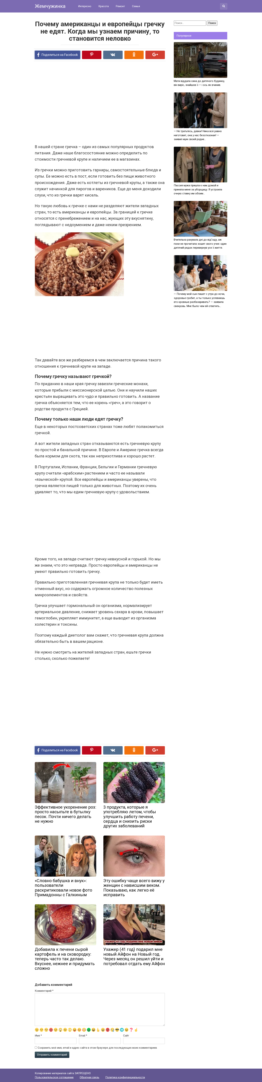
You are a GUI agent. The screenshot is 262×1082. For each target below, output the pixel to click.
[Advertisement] (86, 102)
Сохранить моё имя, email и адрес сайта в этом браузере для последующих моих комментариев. (97, 1047)
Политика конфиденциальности (125, 1077)
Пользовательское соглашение (54, 1077)
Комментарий (44, 990)
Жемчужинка (50, 6)
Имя (38, 1035)
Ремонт (120, 6)
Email (83, 1035)
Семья (136, 6)
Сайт (126, 1035)
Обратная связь (89, 1077)
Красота (103, 6)
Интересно (84, 6)
